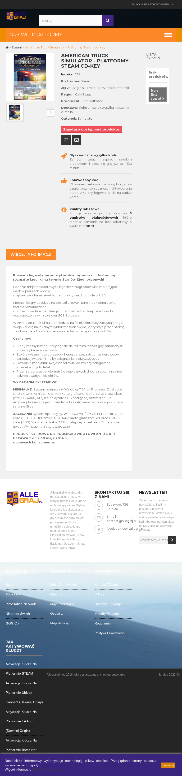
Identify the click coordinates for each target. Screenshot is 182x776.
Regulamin (103, 623)
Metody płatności (107, 614)
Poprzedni (9, 113)
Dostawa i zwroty (108, 604)
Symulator (86, 118)
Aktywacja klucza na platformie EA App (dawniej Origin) (21, 721)
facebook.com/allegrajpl (125, 528)
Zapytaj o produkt (76, 140)
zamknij (168, 765)
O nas (99, 594)
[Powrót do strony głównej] (7, 47)
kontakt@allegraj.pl (121, 521)
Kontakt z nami (106, 584)
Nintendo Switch (18, 614)
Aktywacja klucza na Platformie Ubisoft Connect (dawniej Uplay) (24, 692)
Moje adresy (59, 623)
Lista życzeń (153, 56)
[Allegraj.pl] (17, 16)
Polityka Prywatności (47, 769)
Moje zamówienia (63, 584)
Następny (50, 113)
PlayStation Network (21, 604)
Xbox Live (13, 594)
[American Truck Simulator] (14, 112)
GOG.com (14, 623)
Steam (10, 584)
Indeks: (67, 74)
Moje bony (58, 594)
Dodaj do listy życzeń (66, 140)
